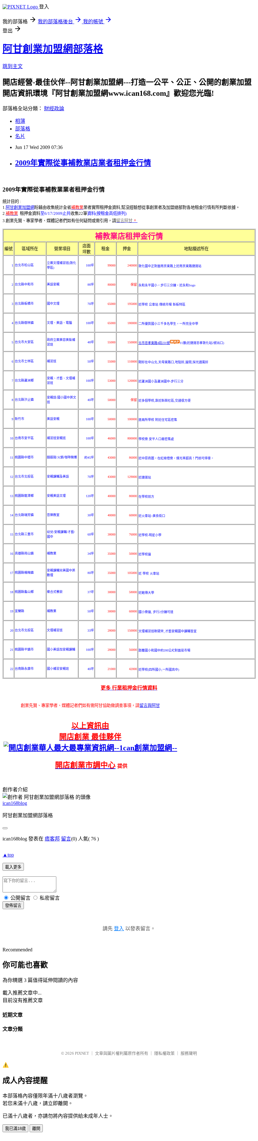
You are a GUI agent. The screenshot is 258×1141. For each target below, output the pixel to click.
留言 (66, 838)
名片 (20, 136)
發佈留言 (13, 905)
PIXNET (82, 1053)
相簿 (20, 121)
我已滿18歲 (15, 1128)
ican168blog (15, 803)
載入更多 (13, 867)
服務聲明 (189, 1053)
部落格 (22, 128)
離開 (36, 1128)
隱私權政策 (164, 1053)
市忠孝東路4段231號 (154, 343)
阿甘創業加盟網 (20, 207)
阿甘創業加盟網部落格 (53, 48)
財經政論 (54, 108)
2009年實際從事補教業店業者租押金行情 (83, 163)
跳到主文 (13, 66)
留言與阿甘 (149, 705)
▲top (8, 854)
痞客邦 (52, 838)
